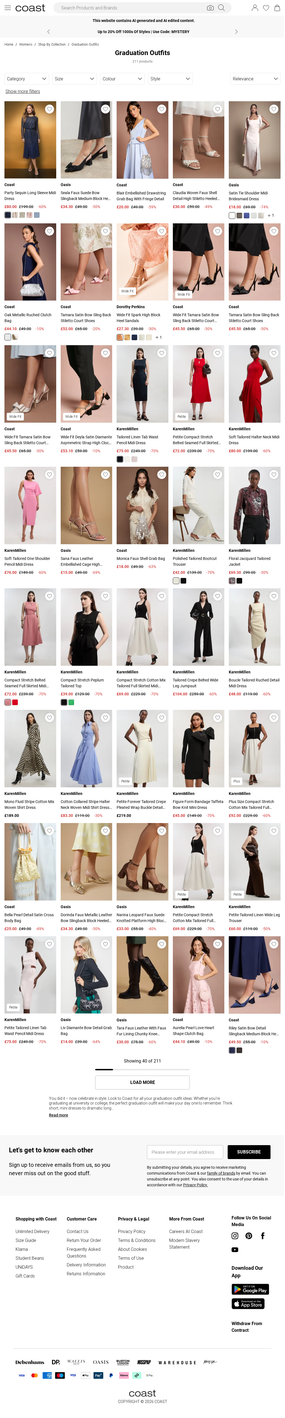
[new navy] (8, 215)
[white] (149, 337)
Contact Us (78, 1231)
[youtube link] (235, 1249)
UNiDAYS (24, 1267)
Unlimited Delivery (33, 1231)
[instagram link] (235, 1235)
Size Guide (26, 1240)
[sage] (22, 215)
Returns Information (86, 1273)
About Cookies (132, 1249)
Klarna (22, 1249)
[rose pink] (29, 215)
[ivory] (127, 459)
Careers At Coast (186, 1231)
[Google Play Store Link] (250, 1289)
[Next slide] (236, 31)
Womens (25, 44)
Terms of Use (131, 1258)
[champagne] (15, 215)
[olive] (239, 216)
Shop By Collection (52, 44)
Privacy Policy (132, 1231)
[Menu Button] (7, 7)
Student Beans (30, 1258)
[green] (71, 702)
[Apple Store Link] (250, 1303)
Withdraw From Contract (247, 1327)
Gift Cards (25, 1276)
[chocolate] (232, 581)
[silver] (8, 337)
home (8, 44)
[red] (15, 702)
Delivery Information (86, 1265)
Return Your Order (84, 1240)
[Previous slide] (48, 31)
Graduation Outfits (85, 44)
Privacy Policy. (195, 1185)
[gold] (15, 337)
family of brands (221, 1173)
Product (126, 1267)
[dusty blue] (37, 215)
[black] (183, 581)
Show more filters (23, 91)
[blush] (232, 216)
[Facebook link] (262, 1235)
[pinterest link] (248, 1235)
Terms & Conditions (137, 1240)
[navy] (247, 216)
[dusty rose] (8, 702)
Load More (142, 1082)
